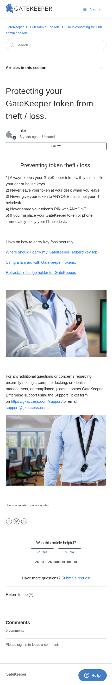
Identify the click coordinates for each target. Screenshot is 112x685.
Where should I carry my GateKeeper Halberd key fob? (52, 252)
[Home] (29, 12)
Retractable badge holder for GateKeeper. (41, 272)
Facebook (9, 521)
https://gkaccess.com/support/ (37, 401)
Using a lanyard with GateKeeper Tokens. (41, 262)
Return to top (17, 594)
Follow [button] (56, 146)
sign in (22, 645)
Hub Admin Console (45, 27)
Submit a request (75, 578)
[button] (84, 9)
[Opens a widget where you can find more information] (92, 675)
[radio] (42, 552)
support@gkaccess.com (27, 407)
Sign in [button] (95, 9)
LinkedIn (24, 521)
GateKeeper (15, 27)
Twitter (16, 521)
